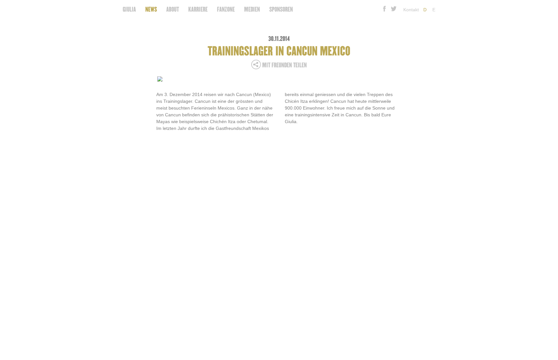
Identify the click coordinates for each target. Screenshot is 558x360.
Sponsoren (281, 9)
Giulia (129, 9)
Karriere (198, 9)
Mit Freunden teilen (284, 65)
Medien (252, 9)
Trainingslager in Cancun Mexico (279, 51)
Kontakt (411, 9)
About (172, 9)
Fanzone (226, 9)
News (151, 9)
